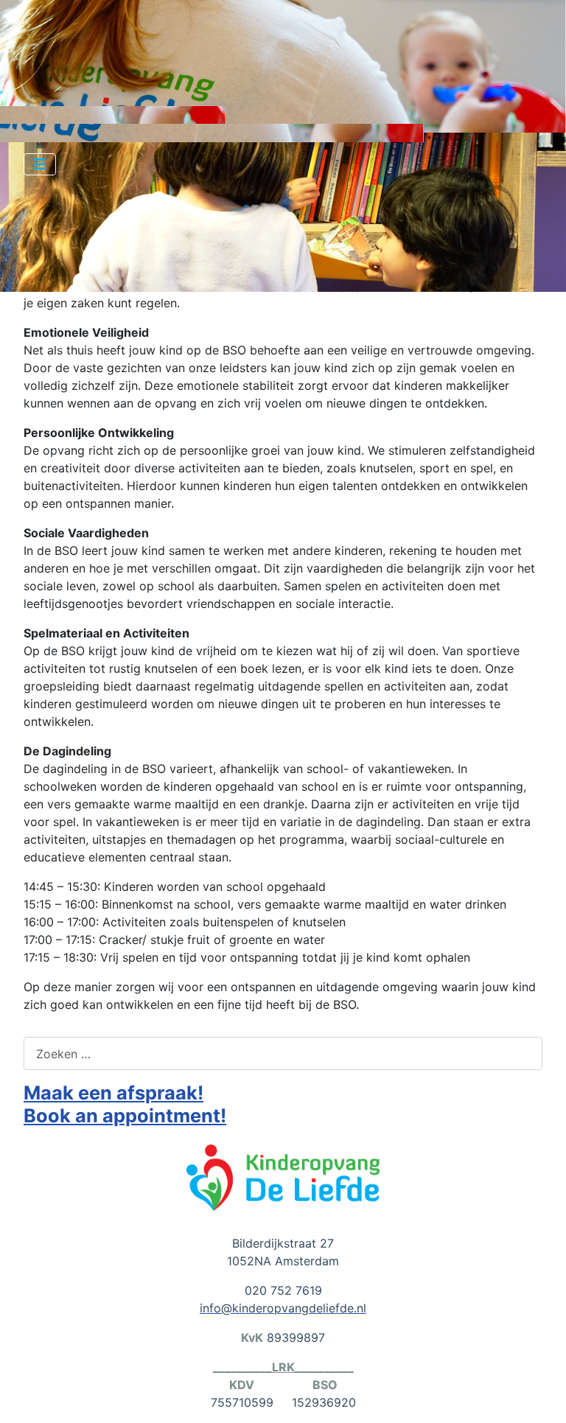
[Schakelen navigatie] (40, 164)
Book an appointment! (125, 1115)
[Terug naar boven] (540, 1395)
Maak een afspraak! (113, 1092)
